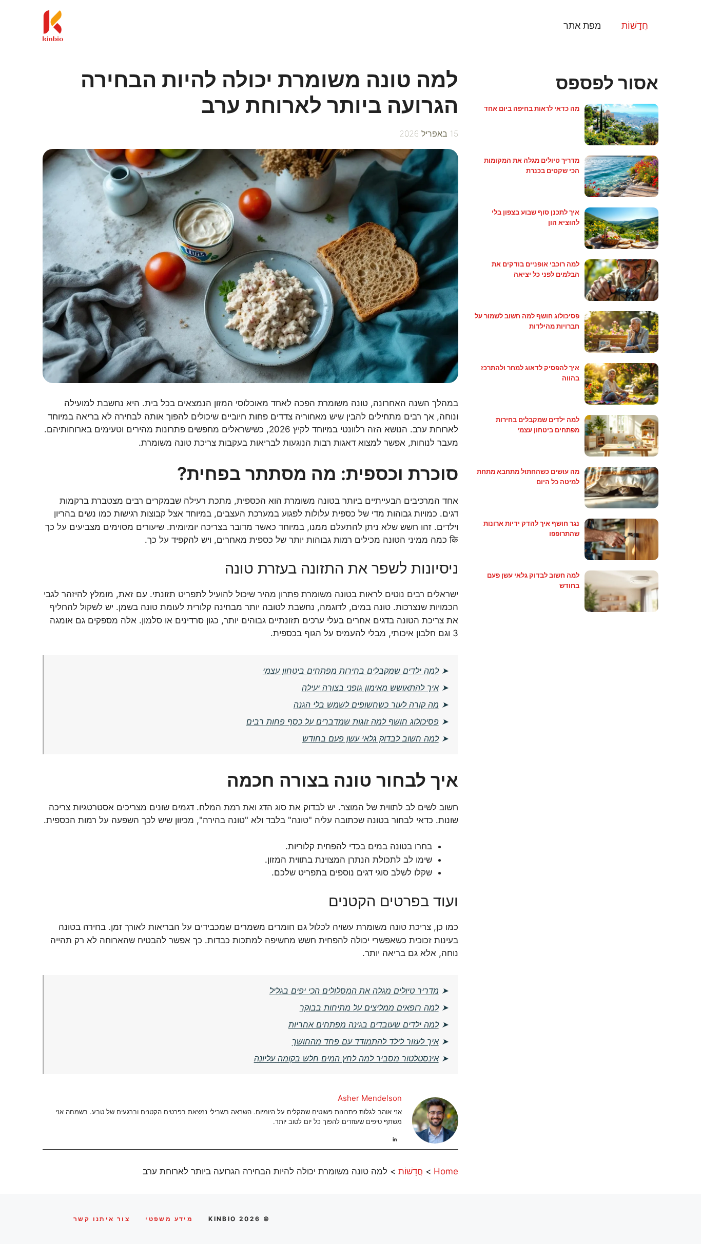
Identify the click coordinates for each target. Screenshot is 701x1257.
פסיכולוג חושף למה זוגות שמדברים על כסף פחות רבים (342, 721)
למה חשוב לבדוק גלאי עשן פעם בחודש (370, 738)
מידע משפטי (169, 1219)
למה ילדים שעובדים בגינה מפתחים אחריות (363, 1024)
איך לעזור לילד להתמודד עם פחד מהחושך (365, 1041)
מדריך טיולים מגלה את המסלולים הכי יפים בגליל (354, 990)
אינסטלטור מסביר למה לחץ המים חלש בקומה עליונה (346, 1058)
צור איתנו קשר (101, 1219)
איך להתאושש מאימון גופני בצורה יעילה (370, 687)
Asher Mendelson (370, 1098)
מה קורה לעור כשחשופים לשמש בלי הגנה (366, 704)
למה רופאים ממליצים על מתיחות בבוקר (369, 1007)
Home (446, 1171)
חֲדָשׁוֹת (634, 25)
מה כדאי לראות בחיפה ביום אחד (531, 108)
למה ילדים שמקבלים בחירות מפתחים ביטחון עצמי (351, 670)
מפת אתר (582, 25)
